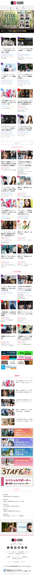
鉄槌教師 (25, 344)
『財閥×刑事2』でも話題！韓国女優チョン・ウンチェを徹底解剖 (8, 313)
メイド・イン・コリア (10, 135)
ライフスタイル (4, 106)
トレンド (10, 106)
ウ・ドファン (4, 134)
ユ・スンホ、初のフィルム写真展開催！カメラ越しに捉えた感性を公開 (8, 288)
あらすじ (19, 195)
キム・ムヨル (20, 344)
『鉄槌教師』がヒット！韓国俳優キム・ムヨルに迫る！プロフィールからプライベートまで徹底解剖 (25, 338)
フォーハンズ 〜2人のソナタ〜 (7, 83)
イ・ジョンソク (21, 108)
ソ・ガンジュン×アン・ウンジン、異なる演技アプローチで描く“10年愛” (8, 50)
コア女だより (4, 108)
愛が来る (25, 196)
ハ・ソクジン (20, 196)
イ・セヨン (27, 108)
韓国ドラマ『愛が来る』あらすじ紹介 (25, 188)
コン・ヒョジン (25, 240)
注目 (19, 106)
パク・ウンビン (21, 218)
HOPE (3, 344)
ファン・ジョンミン (5, 345)
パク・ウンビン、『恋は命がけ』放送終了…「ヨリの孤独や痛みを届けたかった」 (25, 212)
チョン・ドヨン (27, 83)
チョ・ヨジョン (21, 83)
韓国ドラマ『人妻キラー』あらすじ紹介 (25, 232)
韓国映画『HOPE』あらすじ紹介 (8, 337)
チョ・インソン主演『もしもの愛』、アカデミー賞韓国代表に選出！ (25, 76)
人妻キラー (30, 240)
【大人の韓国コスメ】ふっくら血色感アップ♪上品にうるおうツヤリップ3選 (8, 102)
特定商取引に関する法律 (17, 558)
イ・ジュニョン (4, 82)
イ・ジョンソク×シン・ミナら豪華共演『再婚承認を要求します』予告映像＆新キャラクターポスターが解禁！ (25, 102)
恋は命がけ (26, 218)
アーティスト (9, 54)
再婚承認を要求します (6, 242)
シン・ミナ (20, 109)
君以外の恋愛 (20, 173)
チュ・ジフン (25, 109)
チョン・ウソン (10, 134)
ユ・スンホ (4, 294)
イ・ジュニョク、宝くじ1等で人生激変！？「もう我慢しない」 (25, 50)
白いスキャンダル (21, 135)
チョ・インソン (27, 82)
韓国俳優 (29, 344)
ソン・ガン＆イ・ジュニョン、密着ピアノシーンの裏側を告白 (8, 76)
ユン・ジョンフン (13, 265)
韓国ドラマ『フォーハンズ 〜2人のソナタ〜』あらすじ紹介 (25, 312)
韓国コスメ (9, 108)
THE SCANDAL (21, 294)
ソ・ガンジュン (11, 56)
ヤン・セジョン (21, 265)
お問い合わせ (11, 553)
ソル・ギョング (21, 82)
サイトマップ (10, 561)
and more (17, 143)
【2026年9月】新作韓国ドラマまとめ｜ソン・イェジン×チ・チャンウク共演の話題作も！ (25, 163)
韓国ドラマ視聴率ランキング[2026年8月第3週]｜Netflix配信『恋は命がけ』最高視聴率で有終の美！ (8, 163)
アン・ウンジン (4, 56)
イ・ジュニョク (21, 56)
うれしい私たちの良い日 (10, 264)
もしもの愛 (20, 85)
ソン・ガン (10, 82)
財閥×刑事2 (11, 320)
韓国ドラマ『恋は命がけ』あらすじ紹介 (25, 257)
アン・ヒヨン (24, 195)
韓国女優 (3, 321)
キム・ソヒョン (21, 134)
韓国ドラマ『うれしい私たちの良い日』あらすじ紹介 (8, 257)
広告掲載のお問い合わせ (20, 553)
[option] (9, 527)
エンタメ (3, 54)
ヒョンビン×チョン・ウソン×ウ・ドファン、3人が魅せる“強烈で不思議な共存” (8, 128)
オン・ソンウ (23, 264)
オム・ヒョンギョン (5, 265)
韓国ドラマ (26, 173)
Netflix (19, 264)
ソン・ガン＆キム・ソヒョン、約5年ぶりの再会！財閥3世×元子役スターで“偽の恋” (25, 128)
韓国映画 (11, 345)
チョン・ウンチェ (5, 320)
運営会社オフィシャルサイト (20, 561)
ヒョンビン (4, 135)
